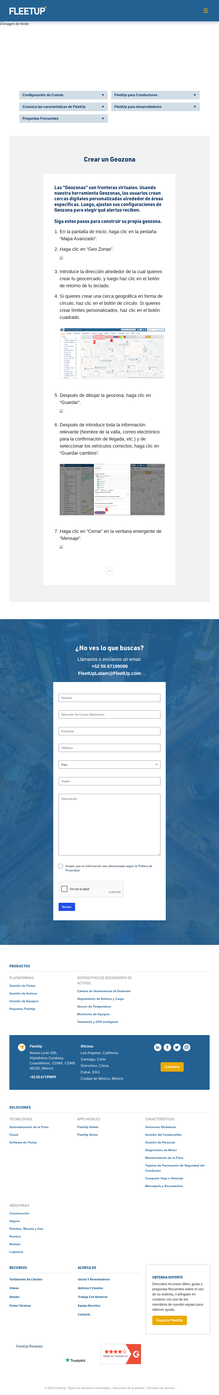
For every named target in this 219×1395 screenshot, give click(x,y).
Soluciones (20, 1107)
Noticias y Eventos (90, 1288)
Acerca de (87, 1267)
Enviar (66, 907)
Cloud (13, 1134)
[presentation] (91, 889)
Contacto (172, 1067)
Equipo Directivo (89, 1305)
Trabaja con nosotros (93, 1297)
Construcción (19, 1213)
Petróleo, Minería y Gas (26, 1228)
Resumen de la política (128, 1388)
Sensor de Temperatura (94, 1006)
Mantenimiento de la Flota (164, 1157)
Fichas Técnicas (20, 1305)
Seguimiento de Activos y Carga (100, 998)
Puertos (15, 1236)
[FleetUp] (27, 10)
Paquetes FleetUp (22, 1009)
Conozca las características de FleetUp (54, 107)
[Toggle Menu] (206, 11)
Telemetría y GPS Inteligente (97, 1022)
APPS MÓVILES (88, 1119)
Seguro (14, 1221)
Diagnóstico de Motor (161, 1150)
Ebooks (14, 1297)
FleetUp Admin (88, 1127)
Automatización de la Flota (29, 1127)
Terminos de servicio (161, 1388)
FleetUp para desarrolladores (138, 107)
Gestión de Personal (160, 1142)
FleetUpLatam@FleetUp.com (109, 673)
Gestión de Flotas (22, 985)
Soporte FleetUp (169, 1320)
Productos (19, 966)
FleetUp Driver (87, 1134)
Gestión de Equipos (23, 1001)
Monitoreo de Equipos (93, 1014)
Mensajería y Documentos (164, 1186)
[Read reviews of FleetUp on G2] (121, 1360)
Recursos (18, 1267)
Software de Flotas (23, 1142)
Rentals (15, 1244)
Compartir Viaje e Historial (164, 1178)
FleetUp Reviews (29, 1346)
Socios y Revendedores (94, 1279)
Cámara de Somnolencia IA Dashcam (103, 991)
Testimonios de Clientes (25, 1279)
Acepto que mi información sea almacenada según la (108, 868)
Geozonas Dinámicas (160, 1127)
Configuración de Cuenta (42, 95)
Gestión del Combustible (163, 1134)
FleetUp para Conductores (135, 95)
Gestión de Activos (23, 993)
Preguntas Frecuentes (40, 118)
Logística (16, 1252)
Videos (14, 1288)
